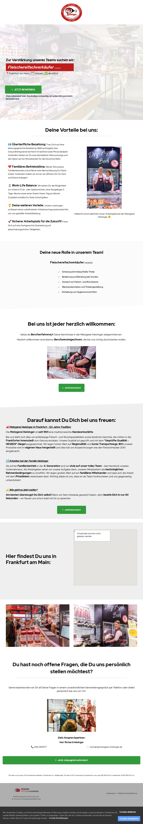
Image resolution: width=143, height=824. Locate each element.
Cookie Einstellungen (58, 818)
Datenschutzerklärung (127, 793)
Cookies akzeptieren (129, 818)
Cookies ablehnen (128, 812)
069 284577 (40, 746)
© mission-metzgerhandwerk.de (26, 799)
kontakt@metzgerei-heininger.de (106, 746)
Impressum (111, 793)
